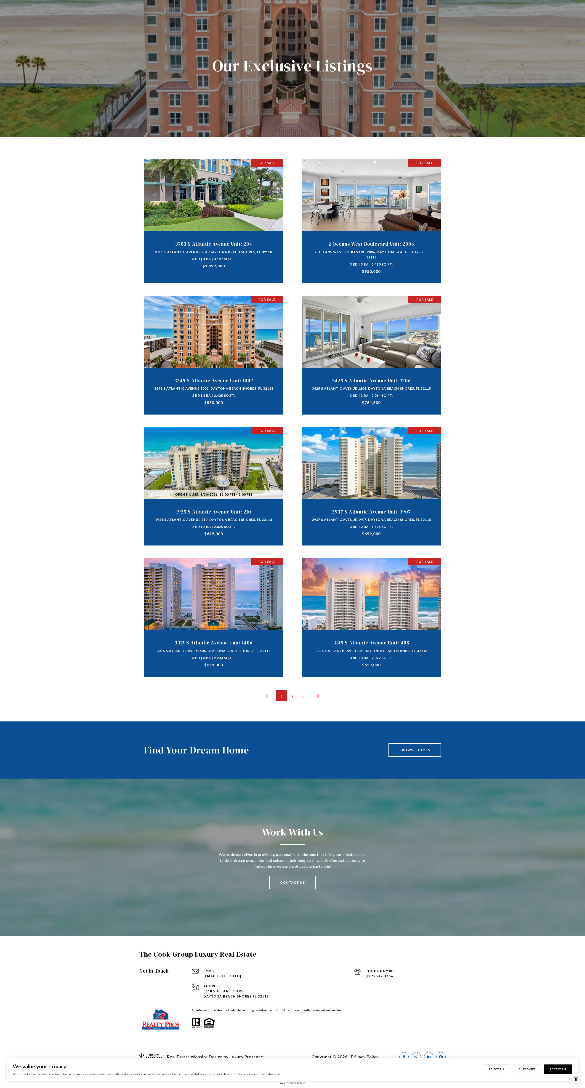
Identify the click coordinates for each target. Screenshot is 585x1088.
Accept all (558, 1069)
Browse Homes (414, 750)
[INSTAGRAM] (416, 1056)
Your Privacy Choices (292, 1083)
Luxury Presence (246, 1056)
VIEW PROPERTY (213, 219)
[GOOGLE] (441, 1056)
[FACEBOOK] (404, 1056)
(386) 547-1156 (379, 976)
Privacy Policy (365, 1056)
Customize (527, 1069)
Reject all (496, 1069)
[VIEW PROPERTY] (214, 215)
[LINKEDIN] (428, 1056)
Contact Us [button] (292, 882)
